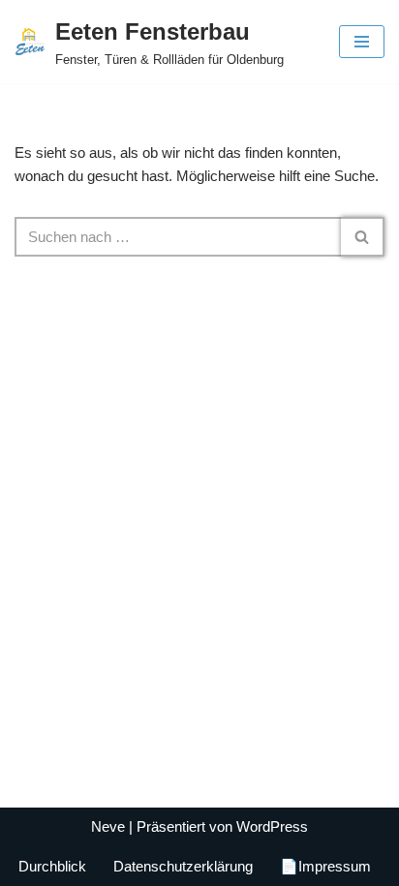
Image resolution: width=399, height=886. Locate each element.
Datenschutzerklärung (183, 866)
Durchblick (52, 866)
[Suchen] (362, 237)
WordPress (272, 826)
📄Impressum (325, 866)
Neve (108, 826)
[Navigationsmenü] (361, 41)
